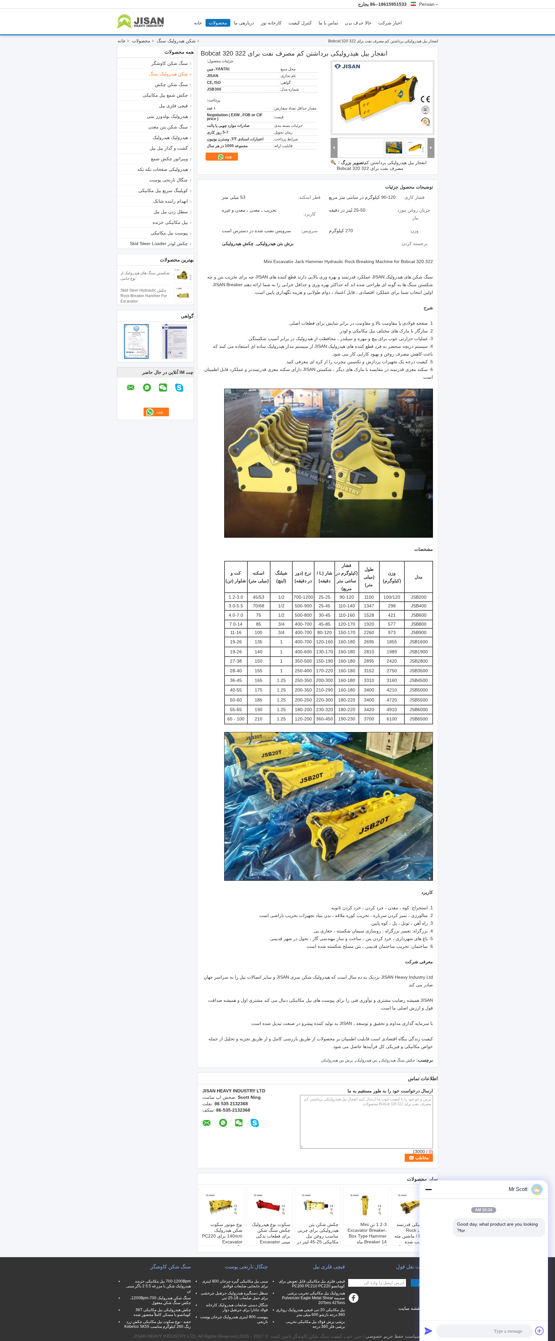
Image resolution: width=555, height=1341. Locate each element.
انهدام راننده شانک (170, 201)
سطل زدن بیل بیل (171, 211)
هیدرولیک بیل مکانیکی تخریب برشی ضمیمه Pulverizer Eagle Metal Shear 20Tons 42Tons (313, 1298)
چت (228, 156)
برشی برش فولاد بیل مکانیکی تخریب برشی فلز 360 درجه (315, 1324)
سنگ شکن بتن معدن (168, 126)
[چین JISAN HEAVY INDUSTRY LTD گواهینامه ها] (136, 341)
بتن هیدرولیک (366, 1060)
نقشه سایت (410, 1308)
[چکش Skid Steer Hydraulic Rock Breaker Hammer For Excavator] (183, 294)
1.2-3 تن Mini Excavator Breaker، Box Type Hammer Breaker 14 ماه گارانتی (367, 1236)
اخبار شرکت (390, 22)
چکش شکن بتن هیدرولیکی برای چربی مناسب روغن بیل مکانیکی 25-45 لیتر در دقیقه (318, 1236)
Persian (427, 4)
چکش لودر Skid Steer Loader (159, 243)
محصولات (218, 22)
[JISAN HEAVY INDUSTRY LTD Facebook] (354, 1299)
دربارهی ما (244, 22)
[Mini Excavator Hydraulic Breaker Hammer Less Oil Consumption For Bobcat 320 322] (382, 97)
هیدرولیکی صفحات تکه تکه (162, 169)
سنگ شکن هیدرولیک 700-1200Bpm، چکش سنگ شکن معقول (160, 1300)
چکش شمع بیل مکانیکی (165, 95)
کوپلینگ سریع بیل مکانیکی (163, 190)
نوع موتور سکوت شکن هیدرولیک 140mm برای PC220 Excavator (222, 1233)
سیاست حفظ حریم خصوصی (393, 1336)
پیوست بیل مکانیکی (169, 232)
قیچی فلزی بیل (173, 105)
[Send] (428, 1331)
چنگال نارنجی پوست (168, 179)
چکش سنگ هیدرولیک (398, 1060)
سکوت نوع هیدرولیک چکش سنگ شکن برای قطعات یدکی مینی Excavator (271, 1233)
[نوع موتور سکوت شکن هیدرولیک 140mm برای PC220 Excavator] (221, 1205)
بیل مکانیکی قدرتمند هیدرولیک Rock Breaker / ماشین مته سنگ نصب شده (414, 1233)
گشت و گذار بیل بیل (169, 148)
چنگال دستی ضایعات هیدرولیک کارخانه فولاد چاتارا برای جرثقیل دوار (237, 1307)
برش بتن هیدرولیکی (337, 1060)
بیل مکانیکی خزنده (170, 222)
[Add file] (539, 1331)
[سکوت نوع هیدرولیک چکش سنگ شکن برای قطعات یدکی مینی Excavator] (269, 1205)
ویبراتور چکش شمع (169, 158)
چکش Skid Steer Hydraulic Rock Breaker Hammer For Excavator (143, 296)
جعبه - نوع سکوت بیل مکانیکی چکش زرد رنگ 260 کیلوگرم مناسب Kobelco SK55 (157, 1324)
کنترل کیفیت (300, 22)
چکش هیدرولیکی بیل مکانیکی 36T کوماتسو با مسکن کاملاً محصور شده (162, 1312)
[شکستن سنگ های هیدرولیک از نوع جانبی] (183, 275)
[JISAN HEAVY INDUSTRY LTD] (334, 148)
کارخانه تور (271, 22)
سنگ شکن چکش (171, 84)
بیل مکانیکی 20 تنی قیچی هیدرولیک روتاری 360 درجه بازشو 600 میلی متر (310, 1312)
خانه (198, 22)
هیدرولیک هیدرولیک (170, 137)
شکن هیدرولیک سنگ (176, 41)
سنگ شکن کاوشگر (169, 63)
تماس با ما (328, 22)
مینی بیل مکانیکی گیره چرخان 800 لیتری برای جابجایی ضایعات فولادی (235, 1283)
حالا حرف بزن (358, 23)
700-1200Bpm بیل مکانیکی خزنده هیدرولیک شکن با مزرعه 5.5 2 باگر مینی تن (158, 1286)
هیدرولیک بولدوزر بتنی (167, 116)
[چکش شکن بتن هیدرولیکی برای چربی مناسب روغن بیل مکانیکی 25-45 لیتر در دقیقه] (317, 1205)
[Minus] (428, 1189)
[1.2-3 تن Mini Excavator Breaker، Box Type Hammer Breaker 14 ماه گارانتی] (365, 1205)
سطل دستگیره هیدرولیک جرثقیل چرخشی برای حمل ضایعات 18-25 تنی (234, 1295)
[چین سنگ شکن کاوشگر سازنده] (142, 21)
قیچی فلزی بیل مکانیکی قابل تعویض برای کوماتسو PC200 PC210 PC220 (312, 1283)
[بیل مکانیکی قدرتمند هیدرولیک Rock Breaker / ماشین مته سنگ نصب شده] (413, 1205)
